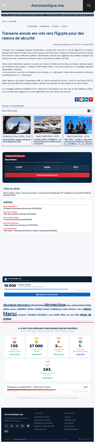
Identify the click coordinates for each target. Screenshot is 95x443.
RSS (6, 431)
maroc (79, 309)
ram (67, 315)
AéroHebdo (69, 423)
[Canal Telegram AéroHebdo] (28, 426)
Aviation (12, 193)
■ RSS (81, 439)
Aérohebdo (10, 305)
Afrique (81, 305)
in (12, 426)
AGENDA (8, 202)
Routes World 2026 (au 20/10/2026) (18, 220)
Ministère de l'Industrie (29, 398)
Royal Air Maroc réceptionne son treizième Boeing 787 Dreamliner (65, 15)
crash (64, 309)
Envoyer (33, 26)
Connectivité (79, 193)
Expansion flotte (9, 195)
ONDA (62, 314)
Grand (56, 26)
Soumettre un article (42, 420)
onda (50, 315)
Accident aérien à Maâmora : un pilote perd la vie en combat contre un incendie (47, 141)
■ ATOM (88, 439)
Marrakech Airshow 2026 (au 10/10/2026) (20, 214)
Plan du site (69, 426)
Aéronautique (37, 305)
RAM (77, 314)
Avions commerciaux (40, 193)
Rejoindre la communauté (48, 294)
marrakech (22, 315)
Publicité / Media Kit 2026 (44, 426)
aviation (13, 309)
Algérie (6, 309)
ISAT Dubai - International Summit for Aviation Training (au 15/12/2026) (30, 231)
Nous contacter (40, 429)
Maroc (10, 313)
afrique (69, 305)
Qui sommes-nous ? (42, 417)
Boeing (51, 193)
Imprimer (45, 26)
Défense (88, 193)
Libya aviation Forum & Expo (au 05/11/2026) (21, 225)
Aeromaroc (24, 305)
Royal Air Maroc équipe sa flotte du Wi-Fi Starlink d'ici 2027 (17, 140)
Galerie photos (70, 420)
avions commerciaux (24, 193)
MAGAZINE (12, 21)
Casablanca (68, 193)
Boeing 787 (59, 193)
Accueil (4, 21)
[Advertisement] (47, 253)
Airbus (5, 193)
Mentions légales (71, 429)
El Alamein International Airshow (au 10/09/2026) (23, 208)
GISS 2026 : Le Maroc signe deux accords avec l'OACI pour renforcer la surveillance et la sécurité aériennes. (78, 141)
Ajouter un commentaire (13, 106)
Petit (65, 26)
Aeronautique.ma (47, 5)
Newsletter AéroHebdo (43, 423)
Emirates (72, 309)
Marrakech (42, 314)
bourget (46, 309)
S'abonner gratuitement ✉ (47, 175)
